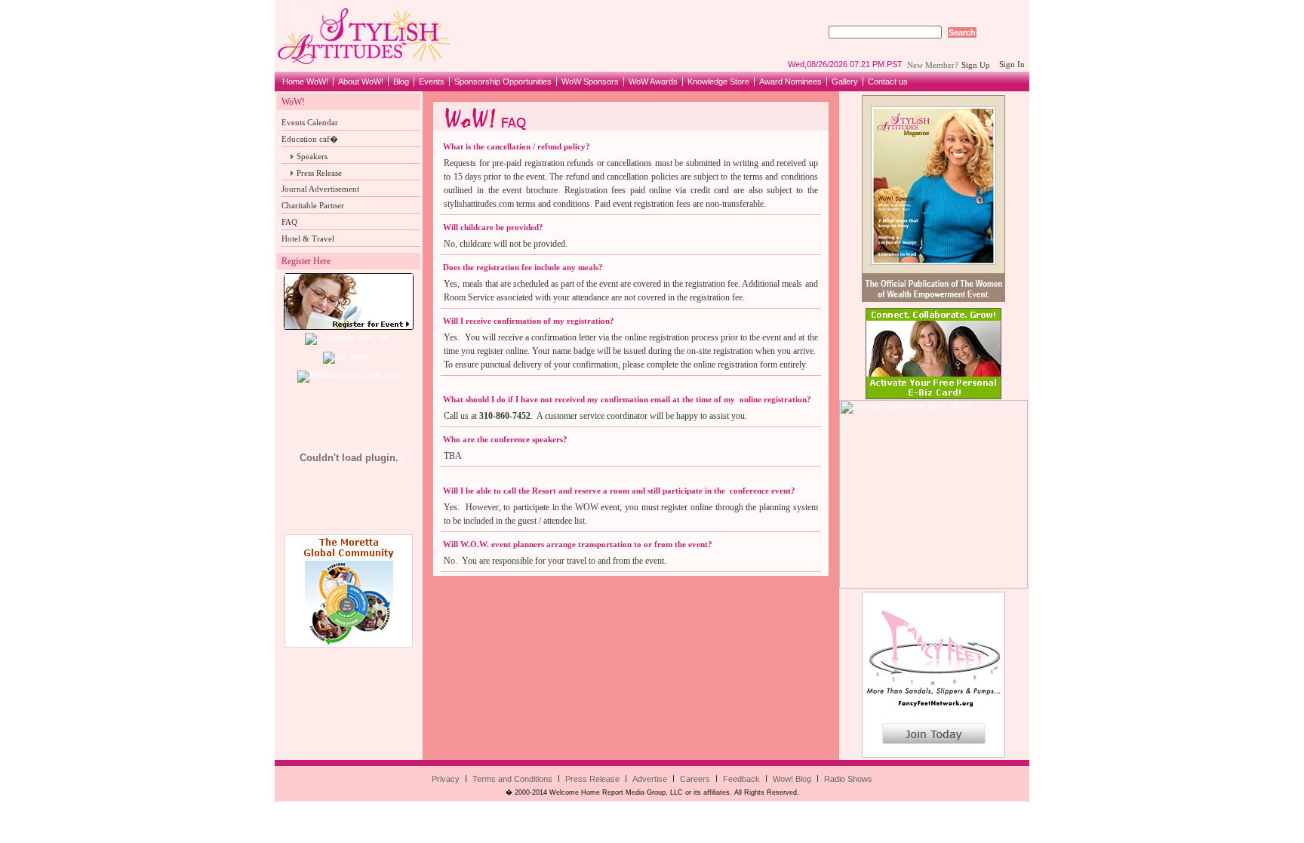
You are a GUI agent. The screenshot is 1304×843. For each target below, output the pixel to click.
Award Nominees (790, 81)
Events (431, 81)
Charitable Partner (312, 205)
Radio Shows (848, 778)
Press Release (319, 172)
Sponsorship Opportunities (503, 81)
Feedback (741, 778)
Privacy (446, 778)
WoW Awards (653, 81)
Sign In (1012, 64)
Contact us (888, 81)
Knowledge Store (718, 81)
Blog (401, 81)
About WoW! (360, 81)
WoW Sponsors (590, 81)
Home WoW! (305, 81)
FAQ (289, 221)
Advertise (649, 778)
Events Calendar (309, 122)
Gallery (845, 81)
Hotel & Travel (307, 238)
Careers (695, 778)
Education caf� (309, 138)
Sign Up (978, 64)
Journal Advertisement (320, 188)
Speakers (312, 156)
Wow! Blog (792, 778)
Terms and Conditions (512, 778)
